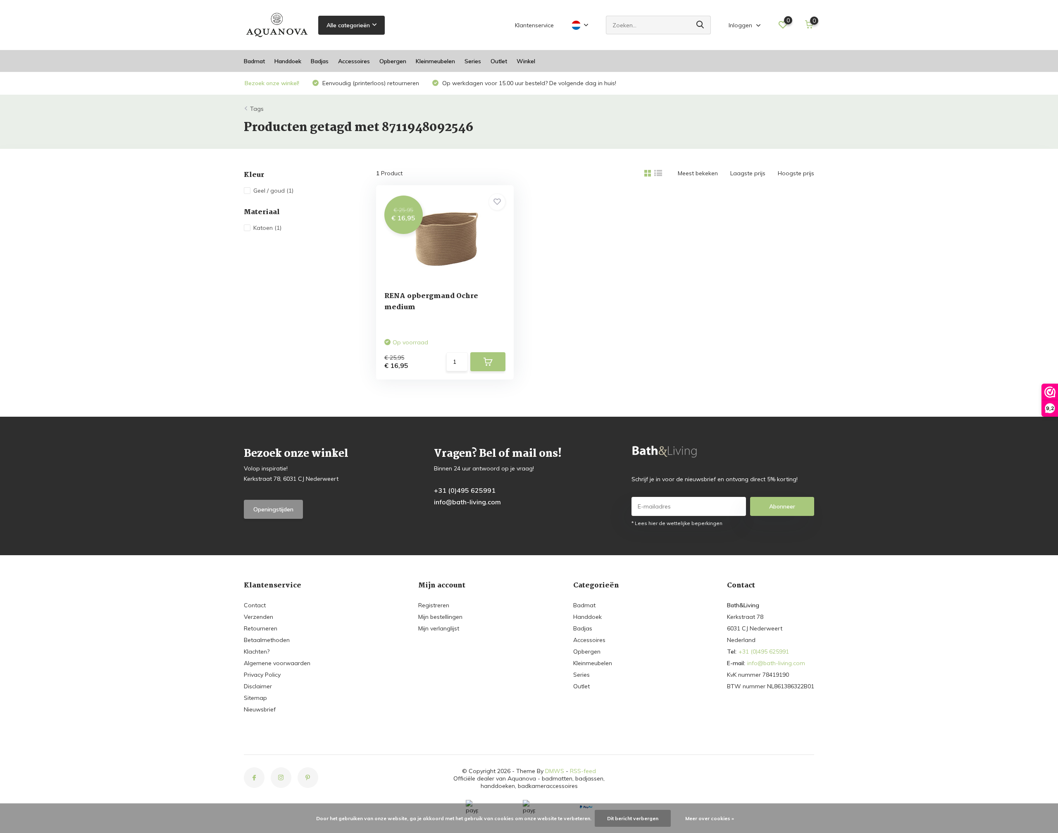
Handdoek (287, 61)
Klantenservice (534, 25)
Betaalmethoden (267, 640)
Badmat (254, 61)
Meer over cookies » (709, 818)
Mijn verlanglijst (438, 628)
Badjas (320, 61)
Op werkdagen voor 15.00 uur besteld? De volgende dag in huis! (528, 83)
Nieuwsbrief (260, 709)
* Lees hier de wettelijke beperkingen (676, 523)
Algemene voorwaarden (277, 663)
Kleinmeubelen (435, 61)
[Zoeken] (700, 25)
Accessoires (354, 61)
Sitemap (255, 698)
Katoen (267, 228)
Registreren (433, 605)
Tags (257, 108)
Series (473, 61)
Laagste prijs (747, 173)
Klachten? (256, 651)
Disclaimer (258, 686)
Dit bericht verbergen (632, 818)
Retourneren (260, 628)
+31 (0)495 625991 (465, 490)
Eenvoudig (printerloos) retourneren (370, 83)
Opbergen (392, 61)
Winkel (526, 61)
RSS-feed (583, 771)
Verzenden (258, 617)
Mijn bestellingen (440, 617)
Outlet (499, 61)
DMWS (554, 771)
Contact (255, 605)
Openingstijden (273, 509)
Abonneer (782, 506)
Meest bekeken (698, 173)
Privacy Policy (262, 674)
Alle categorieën (348, 25)
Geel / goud (273, 190)
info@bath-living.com (467, 502)
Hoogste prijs (796, 173)
